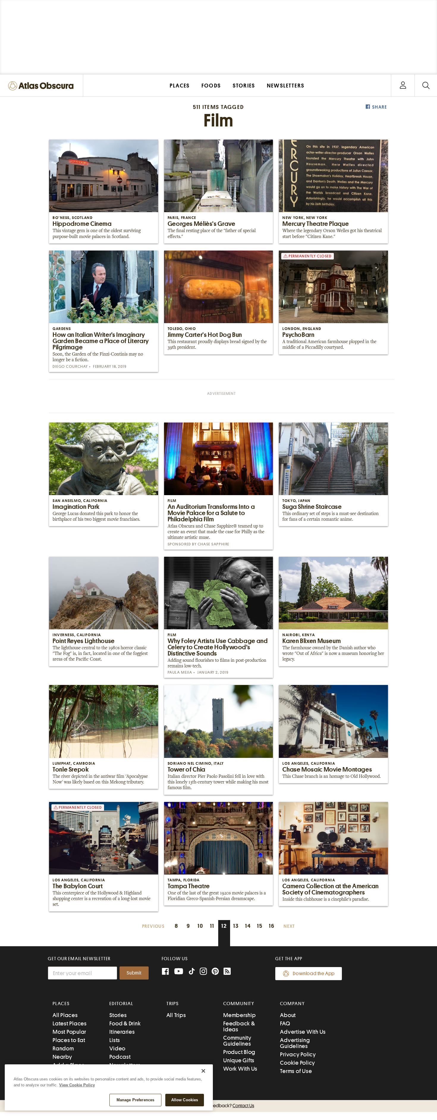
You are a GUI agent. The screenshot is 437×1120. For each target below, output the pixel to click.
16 (272, 926)
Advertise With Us (303, 1032)
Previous (153, 926)
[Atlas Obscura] (42, 86)
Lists (114, 1040)
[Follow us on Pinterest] (215, 972)
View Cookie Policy (77, 1085)
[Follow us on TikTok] (191, 972)
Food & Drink (125, 1023)
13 (236, 926)
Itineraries (122, 1032)
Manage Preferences (135, 1100)
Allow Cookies (184, 1100)
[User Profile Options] (402, 85)
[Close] (203, 1070)
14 (248, 926)
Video (117, 1048)
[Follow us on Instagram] (203, 972)
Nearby (62, 1057)
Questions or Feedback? (218, 1105)
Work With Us (240, 1068)
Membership (239, 1015)
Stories (118, 1015)
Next (289, 926)
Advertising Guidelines (295, 1043)
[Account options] (403, 86)
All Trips (176, 1015)
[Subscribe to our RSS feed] (227, 972)
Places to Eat (69, 1040)
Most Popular (69, 1032)
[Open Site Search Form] (426, 85)
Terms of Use (296, 1071)
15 (260, 926)
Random (63, 1048)
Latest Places (70, 1023)
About (288, 1015)
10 (200, 926)
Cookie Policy (297, 1063)
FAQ (285, 1023)
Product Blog (239, 1052)
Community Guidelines (237, 1041)
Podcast (120, 1057)
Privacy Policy (298, 1054)
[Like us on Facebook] (165, 972)
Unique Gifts (238, 1060)
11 (212, 926)
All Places (65, 1015)
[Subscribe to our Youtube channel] (179, 972)
